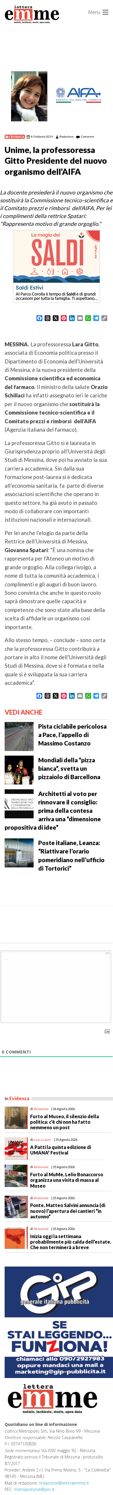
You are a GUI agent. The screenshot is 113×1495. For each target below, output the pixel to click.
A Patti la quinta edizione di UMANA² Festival (60, 1149)
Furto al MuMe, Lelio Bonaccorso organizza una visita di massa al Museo (66, 1180)
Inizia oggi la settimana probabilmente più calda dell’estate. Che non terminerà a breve (70, 1241)
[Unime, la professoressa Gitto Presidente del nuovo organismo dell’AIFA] (56, 97)
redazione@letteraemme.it (64, 1483)
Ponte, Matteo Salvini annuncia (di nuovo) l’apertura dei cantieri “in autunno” (67, 1210)
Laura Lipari (42, 1139)
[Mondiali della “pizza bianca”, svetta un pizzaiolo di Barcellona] (19, 769)
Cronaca (16, 137)
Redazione (66, 136)
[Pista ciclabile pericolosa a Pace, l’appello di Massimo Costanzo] (19, 736)
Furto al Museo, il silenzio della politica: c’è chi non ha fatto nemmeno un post (64, 1122)
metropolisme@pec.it (34, 1489)
